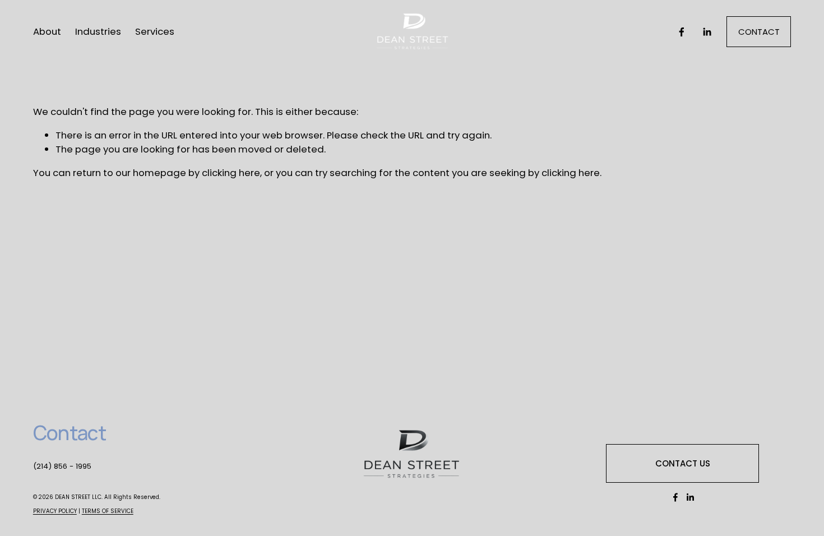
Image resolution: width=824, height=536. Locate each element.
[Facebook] (681, 32)
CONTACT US (682, 463)
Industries (98, 31)
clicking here (231, 172)
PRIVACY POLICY (55, 511)
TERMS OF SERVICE (107, 511)
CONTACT (759, 32)
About (47, 31)
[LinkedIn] (706, 32)
